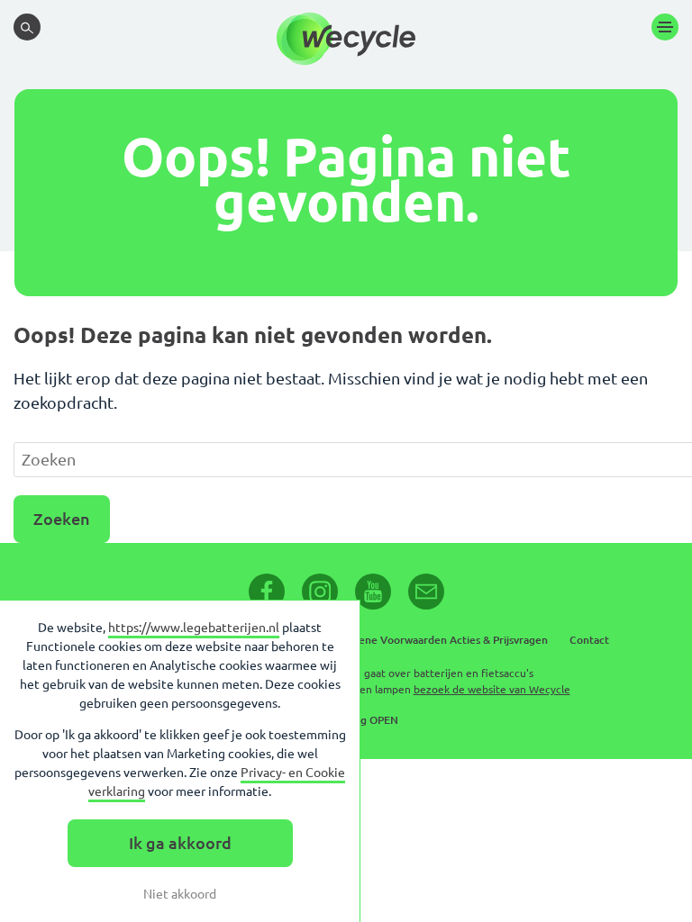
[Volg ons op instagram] (320, 592)
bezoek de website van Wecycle (492, 689)
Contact (589, 640)
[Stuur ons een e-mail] (426, 592)
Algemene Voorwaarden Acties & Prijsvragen (437, 640)
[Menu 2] (664, 27)
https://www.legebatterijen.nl (193, 627)
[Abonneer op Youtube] (373, 592)
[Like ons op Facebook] (267, 592)
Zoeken (61, 519)
